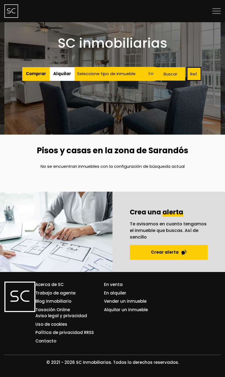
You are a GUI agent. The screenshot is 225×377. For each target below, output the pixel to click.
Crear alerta (165, 252)
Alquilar (62, 73)
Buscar (170, 74)
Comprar (36, 73)
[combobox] (149, 74)
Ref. (194, 74)
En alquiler (115, 293)
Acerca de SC (49, 284)
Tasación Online (52, 310)
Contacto (45, 341)
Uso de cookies (51, 324)
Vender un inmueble (125, 301)
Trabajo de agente (55, 293)
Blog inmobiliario (53, 301)
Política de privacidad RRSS (64, 332)
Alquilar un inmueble (126, 310)
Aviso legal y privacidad (61, 316)
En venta (113, 284)
